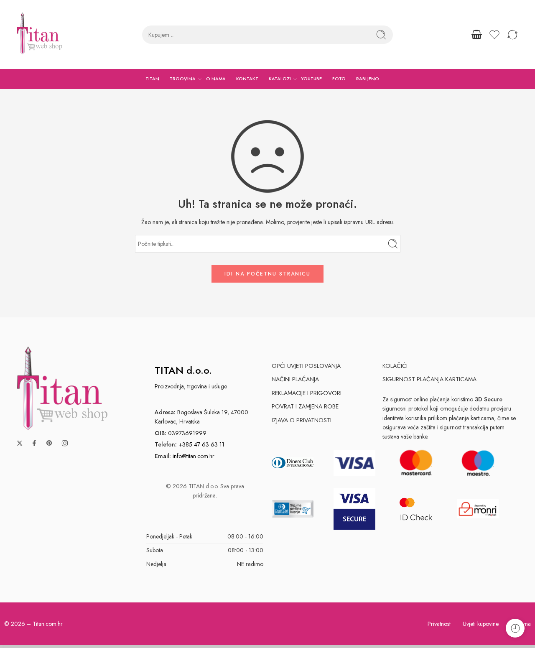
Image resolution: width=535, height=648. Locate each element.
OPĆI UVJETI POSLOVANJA (306, 366)
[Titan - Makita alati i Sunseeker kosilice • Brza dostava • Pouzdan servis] (40, 34)
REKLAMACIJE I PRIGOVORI (306, 393)
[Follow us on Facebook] (34, 443)
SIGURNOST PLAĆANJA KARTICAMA (429, 379)
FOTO (339, 78)
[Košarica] (476, 35)
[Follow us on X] (20, 443)
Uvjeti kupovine (481, 624)
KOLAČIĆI (395, 366)
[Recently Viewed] (515, 628)
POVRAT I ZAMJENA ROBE (305, 406)
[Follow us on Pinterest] (49, 443)
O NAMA (216, 78)
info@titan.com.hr (193, 456)
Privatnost (439, 624)
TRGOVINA (183, 78)
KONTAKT (247, 78)
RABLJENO (367, 78)
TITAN (152, 78)
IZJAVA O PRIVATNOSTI (301, 420)
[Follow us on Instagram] (65, 443)
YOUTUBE (311, 78)
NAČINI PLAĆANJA (295, 379)
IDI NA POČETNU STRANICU (267, 274)
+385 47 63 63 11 (201, 444)
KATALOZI (280, 78)
